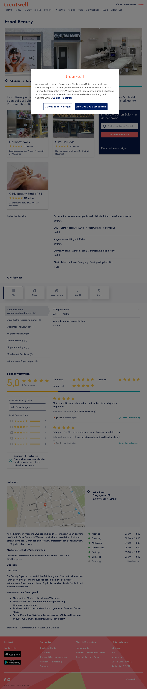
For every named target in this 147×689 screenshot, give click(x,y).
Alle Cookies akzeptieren (91, 106)
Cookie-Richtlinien (62, 98)
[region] (75, 91)
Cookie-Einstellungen (58, 106)
